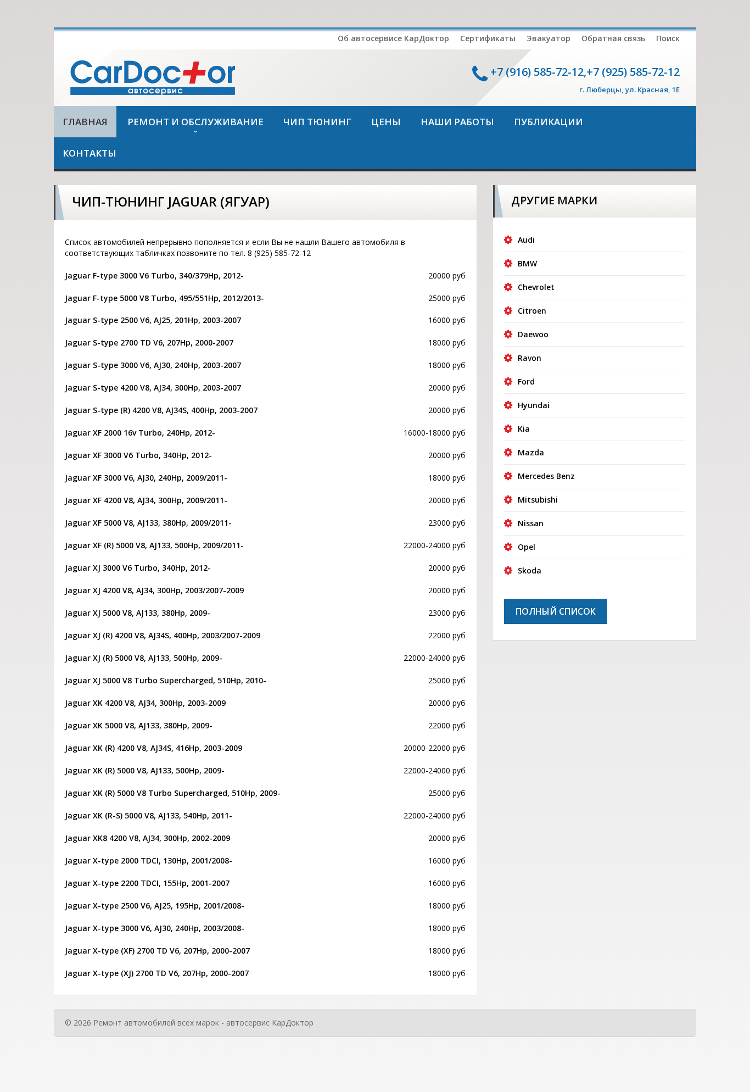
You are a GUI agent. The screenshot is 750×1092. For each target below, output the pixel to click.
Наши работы (457, 121)
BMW (527, 263)
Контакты (89, 153)
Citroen (532, 310)
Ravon (529, 358)
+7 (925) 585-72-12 (633, 71)
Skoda (529, 570)
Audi (526, 240)
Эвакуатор (548, 38)
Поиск (668, 38)
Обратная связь (613, 38)
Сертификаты (488, 38)
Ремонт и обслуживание (195, 121)
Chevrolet (536, 287)
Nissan (531, 523)
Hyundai (534, 405)
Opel (526, 547)
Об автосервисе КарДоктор (393, 38)
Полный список (556, 611)
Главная (85, 121)
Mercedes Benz (546, 476)
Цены (386, 121)
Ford (526, 381)
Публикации (548, 121)
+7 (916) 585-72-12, (538, 71)
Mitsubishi (538, 499)
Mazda (531, 452)
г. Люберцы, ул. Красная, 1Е (629, 89)
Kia (524, 429)
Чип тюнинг (317, 121)
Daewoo (533, 334)
